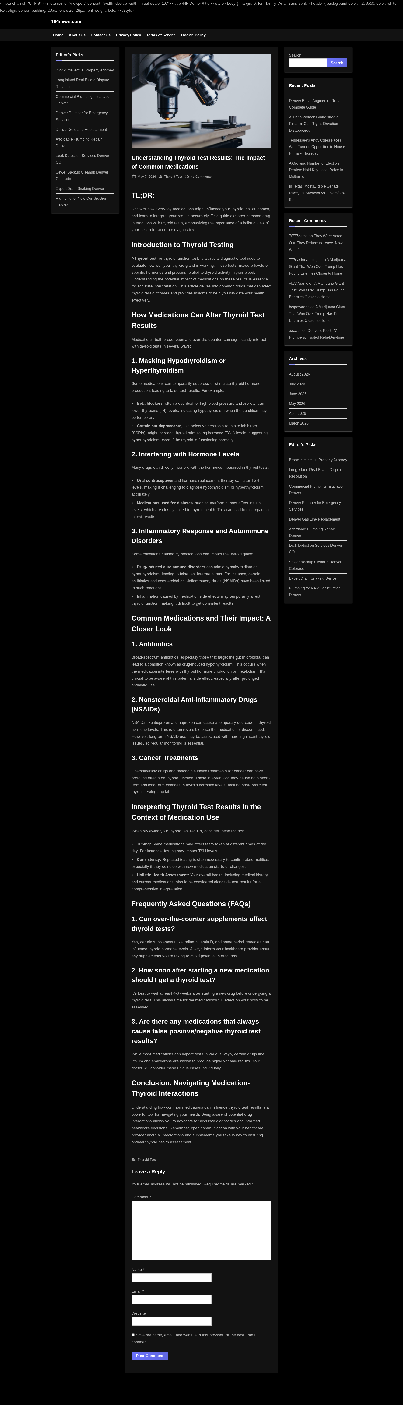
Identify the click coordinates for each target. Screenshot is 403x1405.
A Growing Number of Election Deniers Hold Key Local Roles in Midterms (316, 170)
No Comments (201, 177)
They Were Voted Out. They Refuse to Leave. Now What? (316, 243)
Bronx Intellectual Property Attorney (85, 70)
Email (138, 1291)
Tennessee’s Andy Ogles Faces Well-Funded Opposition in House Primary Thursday (317, 147)
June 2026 (297, 394)
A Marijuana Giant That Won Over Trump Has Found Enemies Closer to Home (317, 266)
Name (138, 1269)
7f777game (298, 236)
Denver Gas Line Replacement (81, 129)
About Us (77, 35)
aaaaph (295, 330)
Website (139, 1313)
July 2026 (297, 384)
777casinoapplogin (305, 260)
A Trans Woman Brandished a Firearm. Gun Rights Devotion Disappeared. (313, 123)
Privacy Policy (128, 35)
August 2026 (299, 374)
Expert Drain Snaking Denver (80, 188)
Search (295, 55)
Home (58, 35)
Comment (141, 1197)
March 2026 (299, 423)
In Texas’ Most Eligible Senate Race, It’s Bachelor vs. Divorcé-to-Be (317, 193)
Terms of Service (161, 35)
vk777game (298, 283)
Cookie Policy (193, 35)
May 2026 (297, 403)
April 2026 (297, 413)
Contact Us (101, 35)
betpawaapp (299, 307)
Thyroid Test (173, 176)
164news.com (66, 21)
